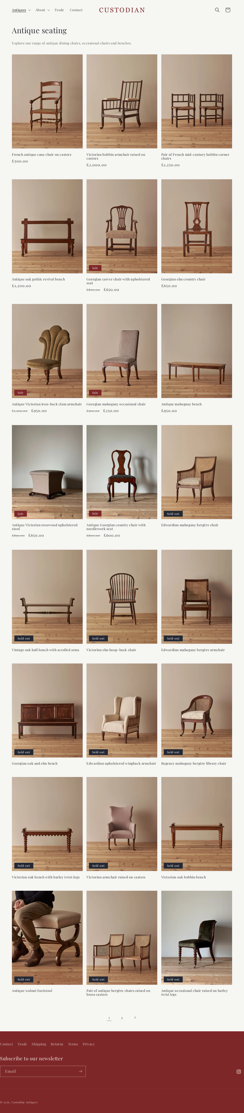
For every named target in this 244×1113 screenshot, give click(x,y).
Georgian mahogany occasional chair (116, 404)
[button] (21, 10)
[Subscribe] (80, 1071)
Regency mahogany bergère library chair (193, 763)
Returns (57, 1044)
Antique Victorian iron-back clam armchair (47, 404)
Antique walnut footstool (32, 991)
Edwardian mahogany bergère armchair (193, 650)
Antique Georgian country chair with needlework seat (116, 527)
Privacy (89, 1044)
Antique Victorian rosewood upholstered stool (45, 527)
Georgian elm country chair (183, 279)
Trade (22, 1044)
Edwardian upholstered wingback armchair (121, 763)
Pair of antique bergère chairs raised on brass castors (118, 992)
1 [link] (109, 1017)
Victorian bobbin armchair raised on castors (115, 156)
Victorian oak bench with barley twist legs (46, 877)
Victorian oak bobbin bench (183, 877)
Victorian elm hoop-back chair (111, 650)
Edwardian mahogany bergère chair (190, 525)
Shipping (39, 1044)
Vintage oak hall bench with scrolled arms (45, 650)
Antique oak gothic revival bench (38, 279)
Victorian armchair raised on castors (116, 877)
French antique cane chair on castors (41, 154)
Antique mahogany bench (181, 404)
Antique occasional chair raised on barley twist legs (194, 992)
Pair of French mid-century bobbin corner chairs (195, 156)
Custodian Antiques (24, 1102)
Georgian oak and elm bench (35, 763)
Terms (73, 1044)
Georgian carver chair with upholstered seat (118, 281)
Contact (6, 1044)
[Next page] (135, 1017)
